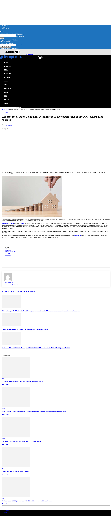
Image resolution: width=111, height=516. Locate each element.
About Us (5, 25)
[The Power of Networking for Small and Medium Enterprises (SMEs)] (16, 377)
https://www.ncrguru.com (11, 284)
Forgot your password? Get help (9, 40)
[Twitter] (11, 159)
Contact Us (6, 28)
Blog (4, 27)
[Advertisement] (56, 144)
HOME (6, 62)
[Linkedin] (23, 159)
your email (19, 44)
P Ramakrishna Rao (8, 223)
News (6, 92)
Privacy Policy (7, 512)
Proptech (7, 88)
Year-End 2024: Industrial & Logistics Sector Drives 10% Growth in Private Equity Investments (36, 348)
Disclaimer (6, 510)
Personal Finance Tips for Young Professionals (15, 471)
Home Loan (7, 73)
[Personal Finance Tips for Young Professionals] (16, 466)
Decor (6, 70)
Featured (7, 81)
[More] (30, 160)
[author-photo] (8, 281)
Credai (22, 223)
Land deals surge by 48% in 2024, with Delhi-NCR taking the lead (25, 329)
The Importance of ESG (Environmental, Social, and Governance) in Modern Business (27, 501)
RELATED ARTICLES (9, 292)
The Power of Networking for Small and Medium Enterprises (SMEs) (22, 381)
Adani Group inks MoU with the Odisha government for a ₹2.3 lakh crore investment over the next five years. (41, 311)
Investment (8, 66)
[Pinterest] (17, 159)
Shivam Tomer (5, 384)
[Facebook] (4, 159)
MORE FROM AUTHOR (26, 292)
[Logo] (12, 58)
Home (3, 109)
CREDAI (7, 248)
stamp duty (77, 235)
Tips (5, 84)
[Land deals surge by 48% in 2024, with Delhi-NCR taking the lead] (11, 326)
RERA (5, 96)
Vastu (6, 103)
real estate (8, 253)
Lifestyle (7, 99)
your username (20, 34)
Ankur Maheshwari (7, 125)
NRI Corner (7, 77)
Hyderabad (8, 250)
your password (20, 36)
